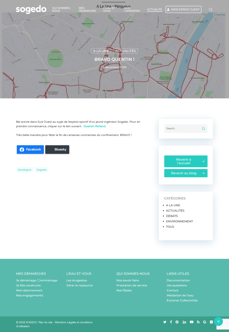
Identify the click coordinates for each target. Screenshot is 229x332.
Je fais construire (28, 285)
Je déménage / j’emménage (36, 280)
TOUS (170, 226)
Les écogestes (76, 280)
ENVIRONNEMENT (179, 221)
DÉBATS (172, 216)
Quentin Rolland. (95, 126)
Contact (173, 290)
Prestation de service (131, 285)
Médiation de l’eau (180, 295)
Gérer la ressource (79, 285)
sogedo (42, 169)
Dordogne (24, 169)
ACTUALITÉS (125, 51)
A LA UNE (101, 51)
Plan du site (45, 322)
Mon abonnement (29, 290)
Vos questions (177, 285)
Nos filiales (124, 290)
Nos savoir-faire (127, 280)
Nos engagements (29, 295)
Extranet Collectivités (182, 300)
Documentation (178, 280)
